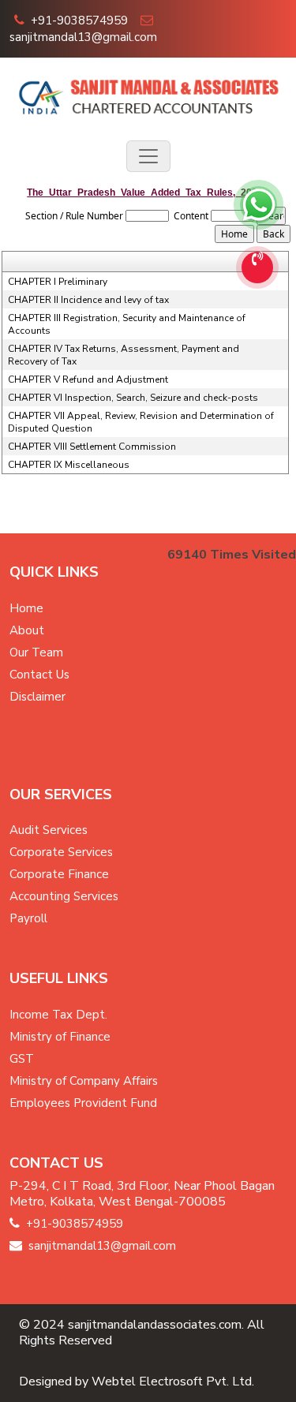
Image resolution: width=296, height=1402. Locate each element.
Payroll (28, 918)
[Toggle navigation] (148, 156)
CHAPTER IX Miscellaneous (68, 464)
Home (26, 608)
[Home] (148, 94)
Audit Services (48, 830)
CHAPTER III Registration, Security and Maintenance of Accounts (126, 324)
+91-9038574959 (79, 20)
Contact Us (39, 674)
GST (21, 1059)
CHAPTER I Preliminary (57, 281)
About (26, 630)
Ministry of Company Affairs (83, 1081)
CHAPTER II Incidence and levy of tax (88, 299)
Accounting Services (63, 896)
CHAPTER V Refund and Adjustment (88, 379)
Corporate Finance (59, 874)
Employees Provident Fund (83, 1103)
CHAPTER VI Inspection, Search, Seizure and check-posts (133, 397)
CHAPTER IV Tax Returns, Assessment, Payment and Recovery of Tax (123, 355)
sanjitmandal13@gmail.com (83, 37)
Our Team (36, 652)
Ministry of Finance (60, 1037)
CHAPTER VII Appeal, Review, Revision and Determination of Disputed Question (141, 422)
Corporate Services (61, 852)
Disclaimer (37, 697)
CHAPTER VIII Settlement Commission (92, 446)
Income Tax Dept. (58, 1015)
